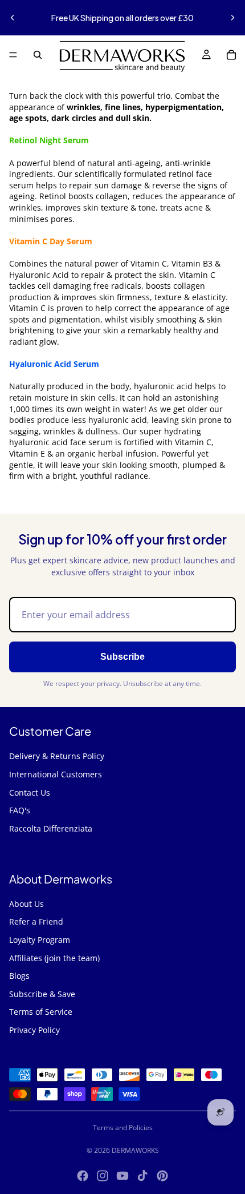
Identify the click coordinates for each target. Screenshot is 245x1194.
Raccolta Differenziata (50, 828)
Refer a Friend (36, 921)
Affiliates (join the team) (54, 958)
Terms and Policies (123, 1127)
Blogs (19, 975)
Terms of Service (40, 1011)
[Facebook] (82, 1176)
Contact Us (29, 792)
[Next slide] (232, 17)
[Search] (37, 54)
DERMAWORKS (135, 1150)
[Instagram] (102, 1176)
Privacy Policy (34, 1029)
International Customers (55, 774)
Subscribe (122, 656)
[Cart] (231, 54)
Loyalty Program (39, 939)
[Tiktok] (142, 1176)
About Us (26, 903)
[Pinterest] (162, 1176)
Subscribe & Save (42, 994)
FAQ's (19, 810)
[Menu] (13, 55)
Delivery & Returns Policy (56, 756)
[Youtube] (122, 1176)
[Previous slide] (12, 17)
